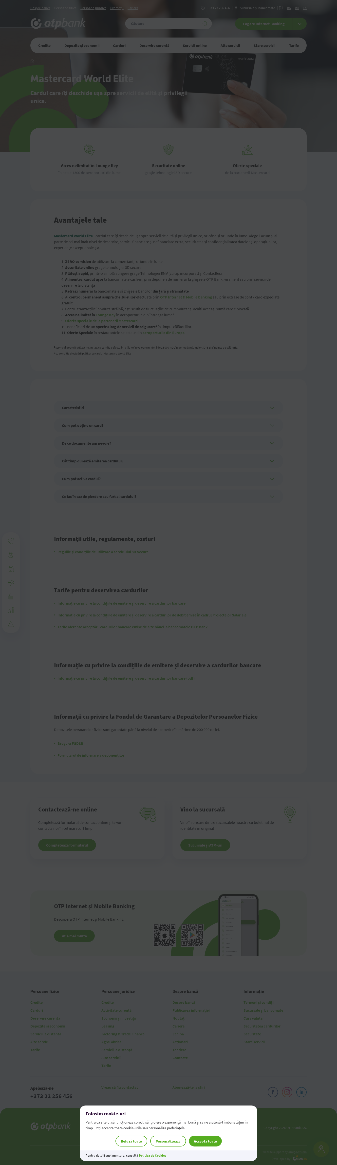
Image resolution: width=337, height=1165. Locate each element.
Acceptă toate (205, 1141)
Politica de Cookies (152, 1155)
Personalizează (168, 1141)
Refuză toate (131, 1141)
